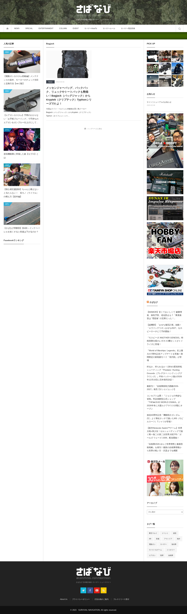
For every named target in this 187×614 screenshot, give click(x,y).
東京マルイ (153, 533)
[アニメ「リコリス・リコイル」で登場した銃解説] (153, 56)
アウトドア (168, 539)
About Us (63, 599)
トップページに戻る (94, 129)
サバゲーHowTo (90, 28)
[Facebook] (90, 590)
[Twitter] (83, 590)
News (50, 82)
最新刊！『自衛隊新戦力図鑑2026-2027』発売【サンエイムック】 (163, 387)
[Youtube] (97, 590)
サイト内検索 (179, 28)
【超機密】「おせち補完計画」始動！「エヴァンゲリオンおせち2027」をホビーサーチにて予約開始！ (164, 328)
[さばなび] (93, 10)
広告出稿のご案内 (102, 599)
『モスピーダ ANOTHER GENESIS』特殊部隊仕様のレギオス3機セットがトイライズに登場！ (165, 340)
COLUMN (63, 28)
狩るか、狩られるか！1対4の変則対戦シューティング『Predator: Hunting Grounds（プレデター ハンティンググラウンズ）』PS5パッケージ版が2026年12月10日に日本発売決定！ (164, 373)
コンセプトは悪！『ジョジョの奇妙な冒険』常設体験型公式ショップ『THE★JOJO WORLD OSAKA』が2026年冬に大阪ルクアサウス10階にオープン (164, 402)
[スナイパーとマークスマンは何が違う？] (177, 56)
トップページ (7, 28)
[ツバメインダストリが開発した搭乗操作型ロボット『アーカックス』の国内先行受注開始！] (177, 68)
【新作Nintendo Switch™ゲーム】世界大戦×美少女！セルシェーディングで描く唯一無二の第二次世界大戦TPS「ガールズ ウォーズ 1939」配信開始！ (165, 433)
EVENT (76, 28)
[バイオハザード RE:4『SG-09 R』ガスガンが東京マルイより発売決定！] (165, 81)
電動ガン (152, 544)
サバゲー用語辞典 (128, 28)
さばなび (153, 302)
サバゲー (163, 544)
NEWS (16, 28)
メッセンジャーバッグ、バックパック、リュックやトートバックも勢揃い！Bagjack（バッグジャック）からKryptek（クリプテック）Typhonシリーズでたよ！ (69, 95)
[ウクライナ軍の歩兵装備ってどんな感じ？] (165, 68)
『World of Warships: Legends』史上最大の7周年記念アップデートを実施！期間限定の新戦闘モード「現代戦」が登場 (165, 355)
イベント (165, 533)
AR (150, 539)
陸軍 (161, 555)
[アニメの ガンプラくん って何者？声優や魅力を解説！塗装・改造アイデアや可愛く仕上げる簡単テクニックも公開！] (153, 68)
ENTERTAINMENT (46, 28)
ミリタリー (171, 550)
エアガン (152, 555)
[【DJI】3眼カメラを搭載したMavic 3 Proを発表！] (153, 81)
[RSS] (104, 590)
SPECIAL (29, 28)
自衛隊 (170, 555)
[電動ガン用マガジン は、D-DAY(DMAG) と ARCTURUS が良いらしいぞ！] (177, 81)
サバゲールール (109, 28)
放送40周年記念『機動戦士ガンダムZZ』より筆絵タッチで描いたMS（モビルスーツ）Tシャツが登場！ (165, 418)
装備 (157, 539)
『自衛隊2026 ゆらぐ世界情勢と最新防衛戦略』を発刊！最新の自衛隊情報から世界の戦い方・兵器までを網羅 (165, 447)
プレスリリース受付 (121, 599)
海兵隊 (174, 544)
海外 (178, 539)
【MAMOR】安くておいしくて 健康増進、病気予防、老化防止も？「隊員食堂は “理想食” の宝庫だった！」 (164, 315)
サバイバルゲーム (155, 550)
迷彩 (174, 533)
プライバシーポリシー (81, 599)
